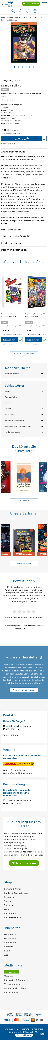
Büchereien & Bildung (14, 980)
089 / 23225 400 (13, 729)
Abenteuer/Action (11, 397)
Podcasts (8, 947)
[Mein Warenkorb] (35, 11)
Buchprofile (10, 913)
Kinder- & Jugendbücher (16, 893)
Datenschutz (23, 1029)
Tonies (7, 901)
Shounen (8, 409)
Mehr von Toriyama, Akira (24, 354)
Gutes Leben (10, 938)
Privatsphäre (37, 1029)
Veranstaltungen (12, 984)
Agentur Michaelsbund (15, 988)
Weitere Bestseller (24, 563)
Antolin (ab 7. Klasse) (12, 432)
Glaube (7, 909)
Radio (7, 951)
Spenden (12, 972)
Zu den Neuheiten (24, 501)
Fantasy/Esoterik (10, 415)
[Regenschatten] (24, 476)
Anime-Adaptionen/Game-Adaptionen (18, 426)
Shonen (7, 403)
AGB (37, 1032)
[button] (14, 67)
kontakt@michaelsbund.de (18, 726)
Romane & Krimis (12, 889)
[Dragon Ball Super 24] (36, 291)
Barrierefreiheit (16, 1032)
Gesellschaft (10, 934)
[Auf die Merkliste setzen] (44, 138)
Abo (6, 955)
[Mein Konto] (20, 11)
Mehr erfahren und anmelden (24, 690)
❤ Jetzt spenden (31, 4)
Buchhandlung (11, 992)
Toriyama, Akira (10, 80)
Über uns (8, 976)
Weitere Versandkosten (14, 770)
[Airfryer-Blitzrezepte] (24, 539)
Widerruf (28, 1032)
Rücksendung (26, 773)
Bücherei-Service (12, 917)
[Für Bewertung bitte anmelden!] (7, 101)
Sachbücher (10, 897)
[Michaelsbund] (7, 4)
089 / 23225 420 (13, 803)
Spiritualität (10, 943)
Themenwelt (10, 905)
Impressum (10, 1029)
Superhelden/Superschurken (14, 420)
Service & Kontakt (11, 735)
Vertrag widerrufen (24, 1035)
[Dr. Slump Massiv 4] (12, 291)
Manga (7, 391)
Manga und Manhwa (12, 373)
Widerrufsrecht (10, 773)
